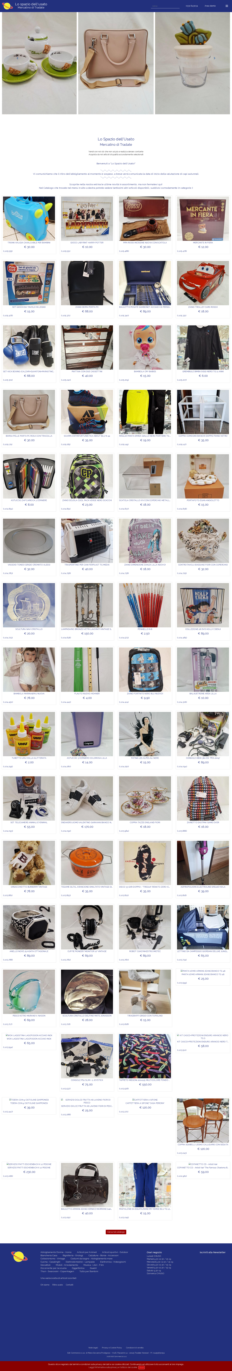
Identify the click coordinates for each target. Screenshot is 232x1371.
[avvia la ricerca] (177, 6)
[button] (17, 58)
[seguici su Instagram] (212, 1258)
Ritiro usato (57, 1285)
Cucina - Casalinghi (50, 1261)
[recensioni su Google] (217, 1258)
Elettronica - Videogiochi (113, 1261)
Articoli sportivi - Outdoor (115, 1252)
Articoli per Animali (87, 1252)
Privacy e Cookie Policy (112, 1348)
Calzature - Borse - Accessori (103, 1255)
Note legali (93, 1348)
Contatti (69, 1285)
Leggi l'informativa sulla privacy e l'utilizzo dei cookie (113, 1367)
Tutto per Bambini (88, 1271)
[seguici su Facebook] (208, 1258)
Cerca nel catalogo (116, 1232)
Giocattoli (45, 1265)
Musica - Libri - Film (93, 1265)
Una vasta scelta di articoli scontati (58, 1278)
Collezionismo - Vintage (52, 1258)
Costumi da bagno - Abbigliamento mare (92, 1258)
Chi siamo (44, 1285)
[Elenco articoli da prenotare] (220, 6)
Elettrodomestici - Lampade (80, 1261)
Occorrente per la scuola (53, 1268)
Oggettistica (78, 1268)
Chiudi (141, 1367)
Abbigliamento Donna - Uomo (56, 1252)
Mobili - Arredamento (67, 1265)
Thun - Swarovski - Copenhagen (57, 1271)
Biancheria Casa (48, 1255)
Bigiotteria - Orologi (73, 1255)
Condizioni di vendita (134, 1348)
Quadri (93, 1268)
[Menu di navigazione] (226, 6)
